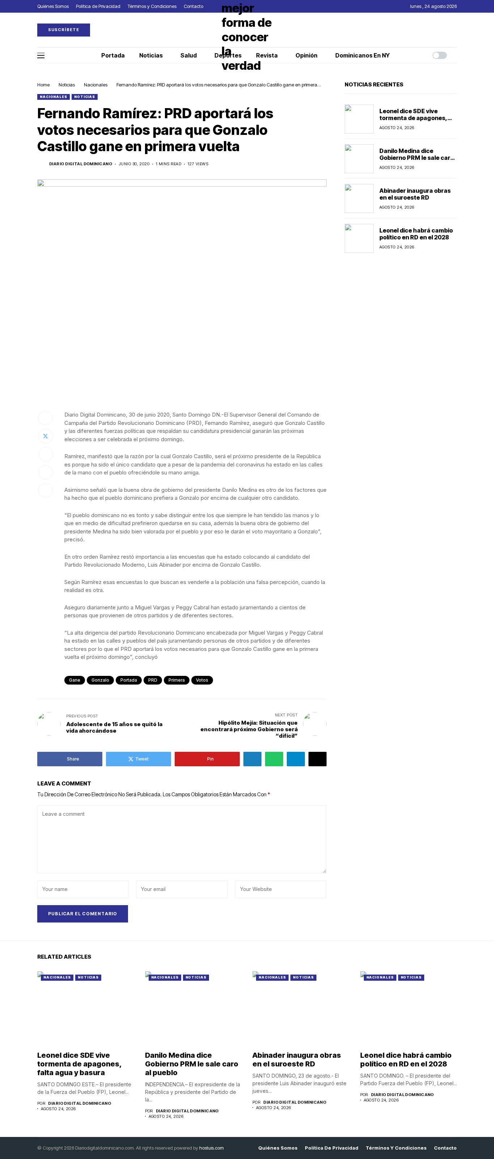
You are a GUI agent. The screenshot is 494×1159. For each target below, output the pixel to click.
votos (202, 680)
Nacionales (95, 85)
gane (74, 680)
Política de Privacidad (331, 1148)
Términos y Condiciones (396, 1148)
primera (177, 680)
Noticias (67, 85)
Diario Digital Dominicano (80, 164)
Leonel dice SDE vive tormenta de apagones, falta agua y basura (413, 117)
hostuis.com (211, 1148)
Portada (128, 680)
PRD (152, 680)
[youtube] (455, 29)
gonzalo (100, 680)
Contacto (445, 1148)
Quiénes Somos (278, 1148)
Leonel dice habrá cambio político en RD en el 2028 (416, 234)
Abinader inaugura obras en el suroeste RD (415, 194)
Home (43, 85)
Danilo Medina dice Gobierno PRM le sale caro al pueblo (416, 157)
